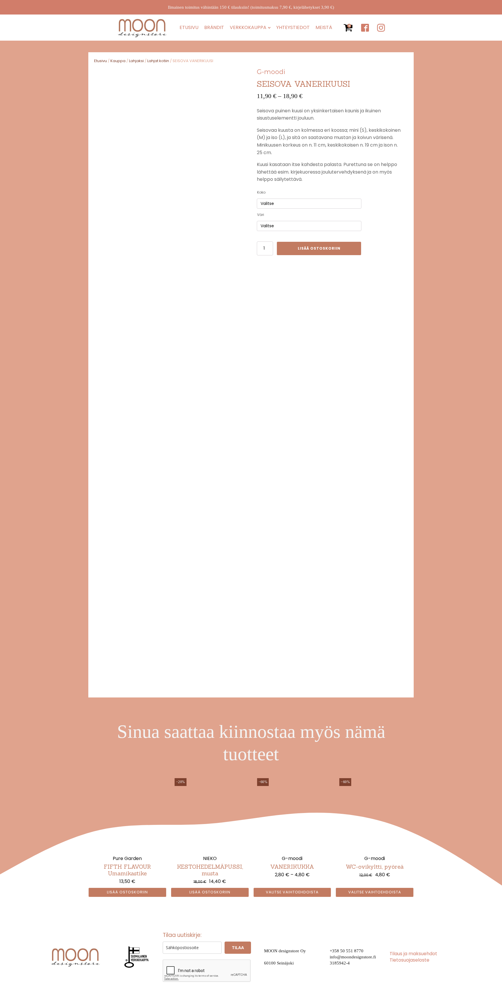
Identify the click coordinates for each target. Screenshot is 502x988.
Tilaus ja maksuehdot (413, 954)
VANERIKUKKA (292, 866)
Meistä (323, 27)
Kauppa (118, 61)
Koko (261, 192)
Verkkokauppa (248, 27)
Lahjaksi (136, 61)
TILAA (238, 947)
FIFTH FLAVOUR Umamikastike (127, 870)
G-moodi (271, 72)
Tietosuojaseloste (409, 960)
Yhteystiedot (293, 27)
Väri (260, 214)
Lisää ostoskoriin (319, 248)
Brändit (214, 27)
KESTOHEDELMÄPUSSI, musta (210, 870)
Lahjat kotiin (158, 61)
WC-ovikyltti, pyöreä (375, 866)
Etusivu (189, 27)
